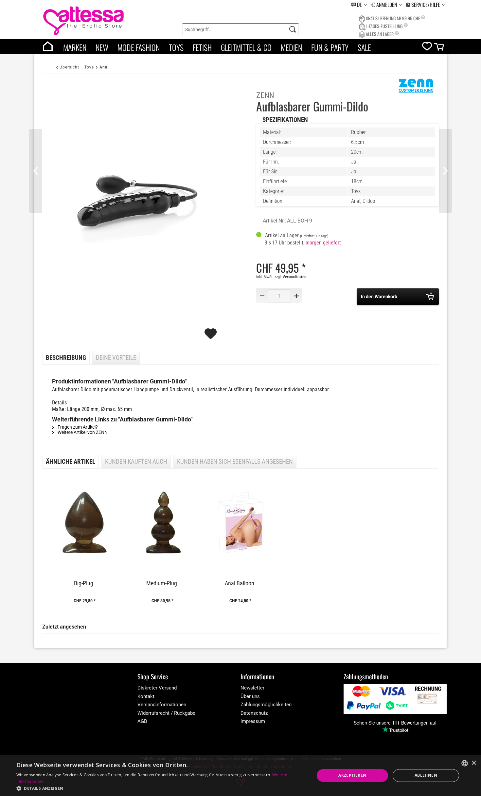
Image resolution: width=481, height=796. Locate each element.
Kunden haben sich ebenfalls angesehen (235, 461)
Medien (291, 47)
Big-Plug (83, 583)
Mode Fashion (138, 47)
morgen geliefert (323, 243)
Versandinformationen (161, 705)
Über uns (250, 696)
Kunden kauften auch (136, 461)
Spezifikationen (285, 120)
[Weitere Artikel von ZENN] (416, 88)
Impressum (252, 721)
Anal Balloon (239, 583)
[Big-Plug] (84, 523)
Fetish (202, 47)
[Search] (292, 29)
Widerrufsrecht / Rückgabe (166, 713)
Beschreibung (66, 357)
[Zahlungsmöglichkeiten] (395, 699)
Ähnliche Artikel (70, 461)
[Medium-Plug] (162, 523)
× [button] (473, 763)
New (102, 47)
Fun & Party (329, 47)
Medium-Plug (161, 583)
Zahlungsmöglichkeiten (266, 705)
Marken (74, 47)
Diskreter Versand (157, 688)
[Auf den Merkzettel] (211, 336)
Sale (364, 47)
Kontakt (145, 696)
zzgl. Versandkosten (290, 277)
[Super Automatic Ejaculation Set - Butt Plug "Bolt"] (35, 171)
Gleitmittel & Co (246, 47)
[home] (48, 46)
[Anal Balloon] (240, 523)
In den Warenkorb (379, 296)
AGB (142, 721)
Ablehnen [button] (426, 775)
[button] (161, 788)
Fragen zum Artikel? (77, 427)
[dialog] (240, 775)
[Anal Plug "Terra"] (445, 171)
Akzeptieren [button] (352, 775)
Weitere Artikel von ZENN (82, 432)
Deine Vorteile (116, 357)
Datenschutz (254, 713)
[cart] (439, 48)
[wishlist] (427, 47)
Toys (176, 47)
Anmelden (387, 5)
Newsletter (252, 688)
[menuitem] (359, 5)
